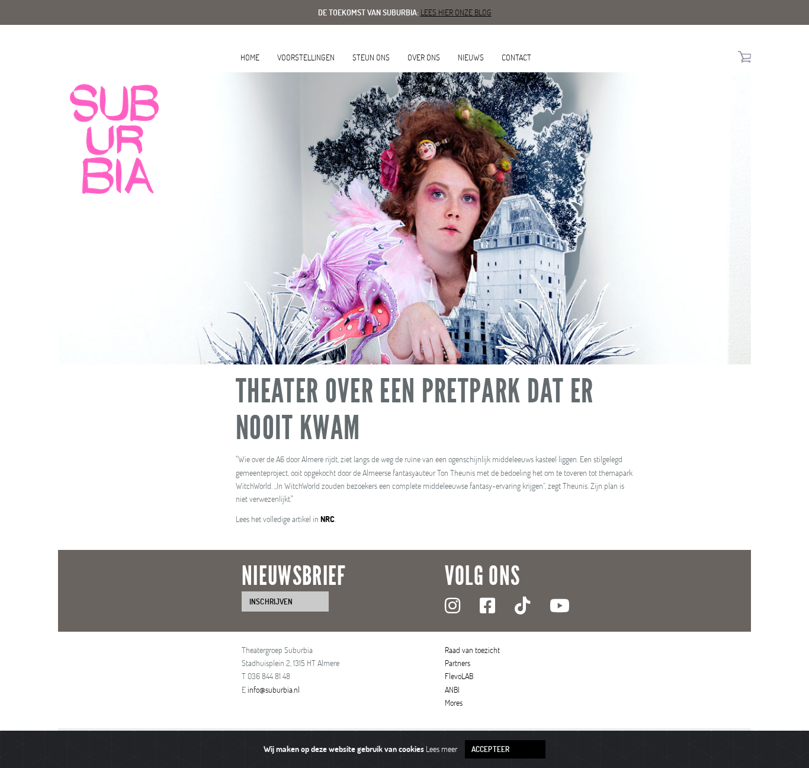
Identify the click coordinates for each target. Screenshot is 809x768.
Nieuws (471, 57)
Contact (516, 57)
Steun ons (371, 57)
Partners (457, 662)
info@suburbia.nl (274, 689)
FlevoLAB (459, 675)
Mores (454, 702)
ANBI (452, 689)
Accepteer (490, 749)
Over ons (423, 57)
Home (249, 57)
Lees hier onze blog (456, 12)
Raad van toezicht (472, 649)
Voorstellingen (306, 57)
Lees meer (441, 748)
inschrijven (271, 601)
